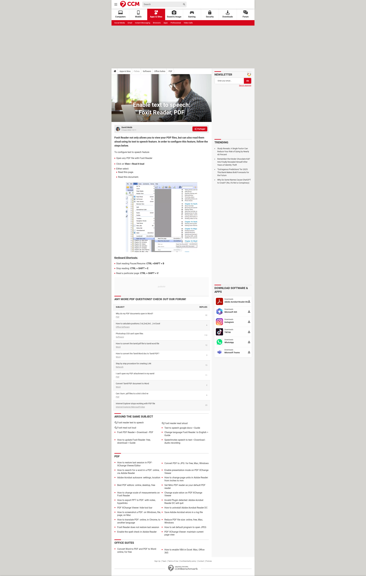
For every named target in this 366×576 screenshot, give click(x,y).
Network (119, 367)
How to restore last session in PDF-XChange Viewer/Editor (134, 464)
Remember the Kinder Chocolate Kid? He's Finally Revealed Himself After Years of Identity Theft (233, 162)
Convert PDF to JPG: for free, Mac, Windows (186, 463)
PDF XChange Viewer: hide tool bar (134, 507)
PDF (170, 71)
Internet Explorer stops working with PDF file (135, 403)
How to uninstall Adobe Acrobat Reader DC (185, 507)
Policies (209, 561)
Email (130, 23)
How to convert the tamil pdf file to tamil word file (137, 343)
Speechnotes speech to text (178, 439)
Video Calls (188, 23)
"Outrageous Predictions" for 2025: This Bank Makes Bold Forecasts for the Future (233, 172)
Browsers (157, 23)
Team (164, 561)
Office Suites (159, 71)
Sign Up (157, 561)
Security (210, 16)
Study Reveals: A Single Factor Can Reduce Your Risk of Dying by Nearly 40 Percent (233, 151)
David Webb (127, 127)
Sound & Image (174, 16)
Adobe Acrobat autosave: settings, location (138, 477)
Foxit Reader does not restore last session (138, 527)
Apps (166, 23)
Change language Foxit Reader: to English (185, 432)
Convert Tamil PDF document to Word (132, 383)
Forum (246, 16)
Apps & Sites (156, 16)
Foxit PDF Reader (126, 432)
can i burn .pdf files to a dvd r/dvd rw (132, 393)
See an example (245, 86)
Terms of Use (173, 561)
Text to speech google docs (178, 428)
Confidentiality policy (188, 561)
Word (118, 347)
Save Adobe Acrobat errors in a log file (183, 512)
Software (147, 71)
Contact (201, 561)
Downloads (227, 16)
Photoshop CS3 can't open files (129, 333)
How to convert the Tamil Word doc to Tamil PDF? (137, 353)
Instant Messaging (142, 23)
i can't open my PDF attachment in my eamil (135, 373)
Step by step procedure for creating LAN (133, 363)
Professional (176, 23)
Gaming (192, 16)
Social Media (119, 23)
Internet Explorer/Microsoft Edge (130, 407)
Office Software (123, 327)
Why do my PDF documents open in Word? (134, 313)
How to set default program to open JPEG (185, 527)
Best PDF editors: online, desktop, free (136, 485)
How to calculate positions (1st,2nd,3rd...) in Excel (138, 323)
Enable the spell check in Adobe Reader (137, 531)
